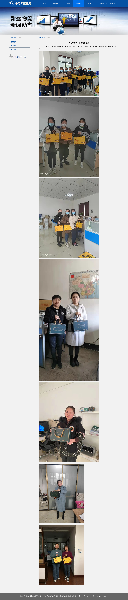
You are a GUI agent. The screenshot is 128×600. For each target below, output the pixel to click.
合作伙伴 (89, 3)
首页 (44, 3)
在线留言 (112, 3)
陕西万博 (105, 596)
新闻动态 (78, 3)
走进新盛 (55, 3)
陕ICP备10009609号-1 (89, 596)
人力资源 (101, 3)
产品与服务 (67, 3)
